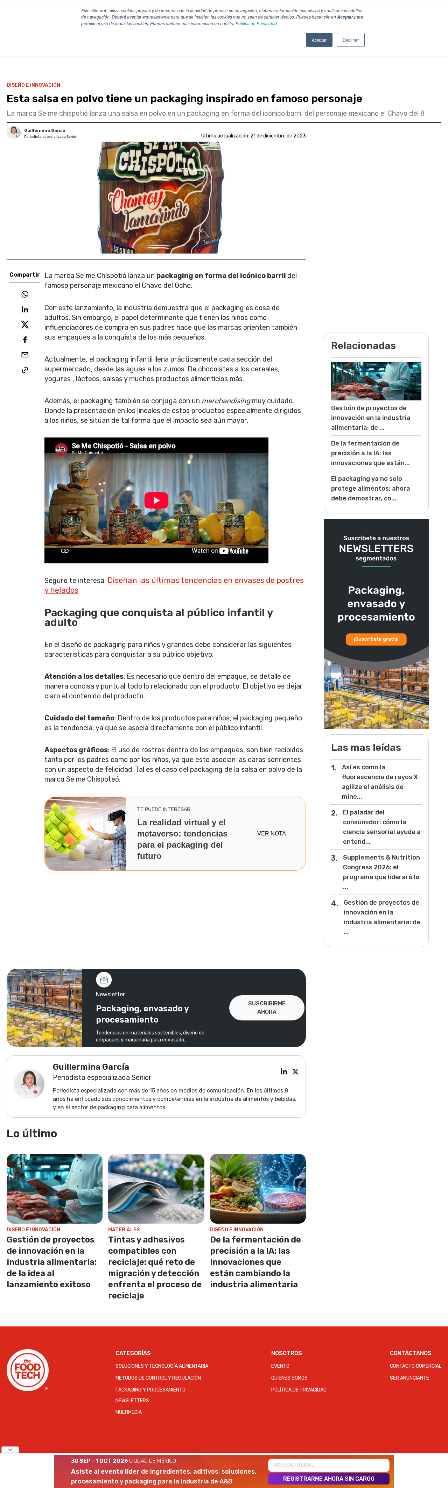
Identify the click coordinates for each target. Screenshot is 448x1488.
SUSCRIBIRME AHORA (267, 1007)
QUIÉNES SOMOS (289, 1378)
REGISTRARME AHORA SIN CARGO (328, 1478)
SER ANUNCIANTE (409, 1378)
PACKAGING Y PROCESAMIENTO (150, 1390)
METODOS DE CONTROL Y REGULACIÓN (158, 1378)
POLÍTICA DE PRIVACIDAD (299, 1390)
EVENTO (280, 1366)
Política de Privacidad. (257, 23)
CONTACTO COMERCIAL (415, 1366)
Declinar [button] (351, 40)
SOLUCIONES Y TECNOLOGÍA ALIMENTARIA (161, 1366)
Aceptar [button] (319, 40)
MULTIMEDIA (128, 1412)
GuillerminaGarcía (44, 130)
